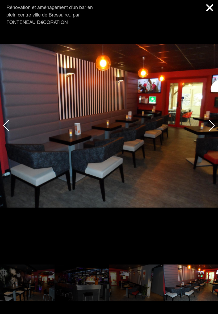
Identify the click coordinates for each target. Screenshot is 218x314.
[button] (211, 125)
